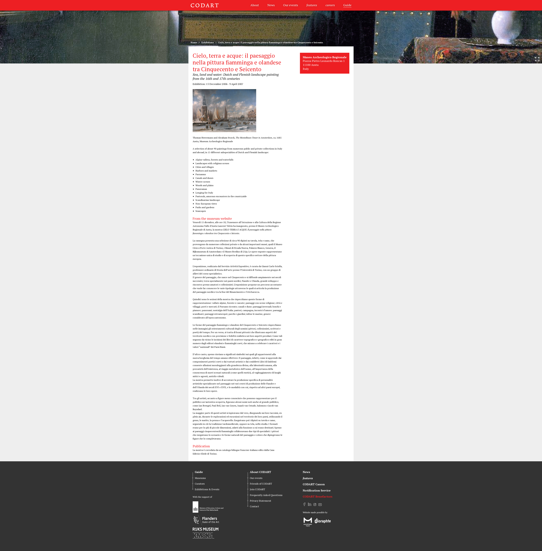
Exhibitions (207, 42)
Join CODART (257, 489)
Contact (254, 506)
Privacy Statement (260, 500)
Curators (200, 483)
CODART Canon (314, 484)
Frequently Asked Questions (266, 495)
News (271, 5)
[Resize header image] (537, 59)
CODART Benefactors (317, 496)
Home (194, 42)
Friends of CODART (261, 483)
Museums (200, 478)
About (254, 5)
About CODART (260, 472)
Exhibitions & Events (207, 489)
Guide (347, 5)
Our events (290, 5)
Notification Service (317, 490)
